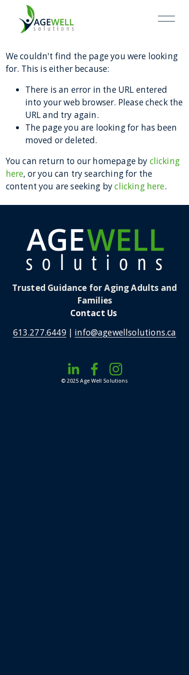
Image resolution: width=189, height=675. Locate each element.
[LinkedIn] (73, 369)
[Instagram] (116, 369)
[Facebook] (94, 369)
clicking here (139, 186)
